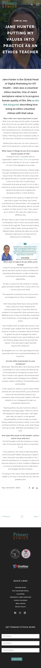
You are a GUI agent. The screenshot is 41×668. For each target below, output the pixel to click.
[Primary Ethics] (9, 4)
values (18, 488)
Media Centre (20, 603)
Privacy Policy (20, 607)
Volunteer (20, 594)
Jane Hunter (10, 488)
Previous (6, 516)
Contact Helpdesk (20, 600)
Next (36, 516)
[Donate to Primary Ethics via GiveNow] (20, 566)
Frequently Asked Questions (20, 597)
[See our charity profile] (15, 554)
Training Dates (20, 587)
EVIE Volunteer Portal (20, 591)
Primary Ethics (23, 160)
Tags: (4, 488)
